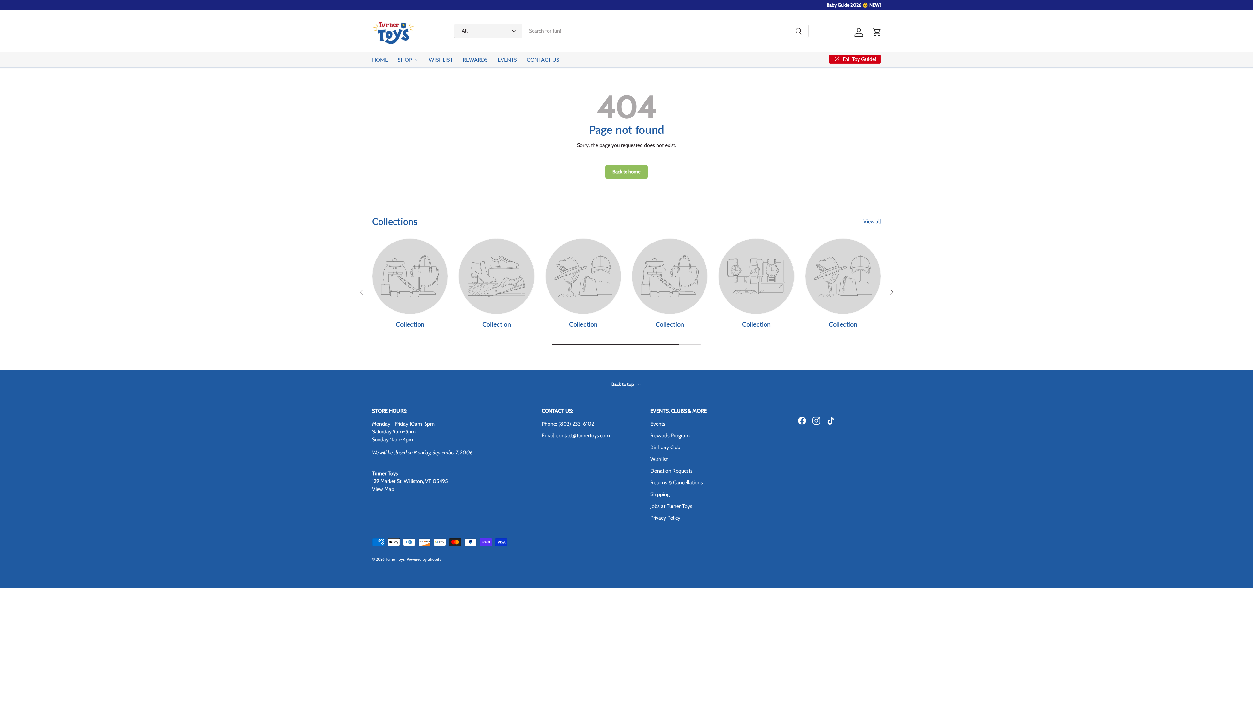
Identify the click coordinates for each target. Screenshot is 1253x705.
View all (872, 221)
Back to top (623, 384)
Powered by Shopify (424, 559)
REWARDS (475, 59)
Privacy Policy (665, 518)
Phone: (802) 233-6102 (568, 424)
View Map (383, 489)
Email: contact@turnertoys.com (576, 435)
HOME (380, 59)
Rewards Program (670, 435)
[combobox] (631, 31)
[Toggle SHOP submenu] (417, 60)
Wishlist (659, 459)
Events (657, 424)
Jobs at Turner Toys (671, 506)
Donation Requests (671, 471)
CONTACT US (543, 59)
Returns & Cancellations (676, 482)
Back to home (626, 172)
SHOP (405, 59)
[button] (877, 32)
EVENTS (507, 59)
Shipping (660, 494)
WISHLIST (441, 59)
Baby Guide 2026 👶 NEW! (854, 5)
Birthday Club (665, 447)
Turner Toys (395, 559)
